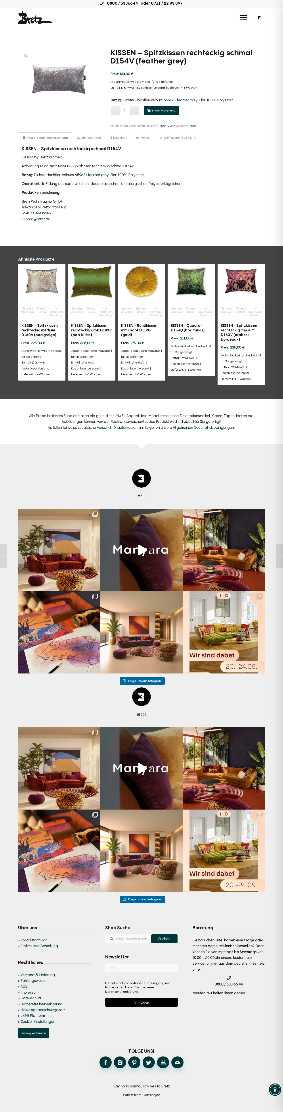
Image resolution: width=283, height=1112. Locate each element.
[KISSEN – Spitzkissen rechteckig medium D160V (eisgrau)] (3, 556)
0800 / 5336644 (121, 3)
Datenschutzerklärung (121, 991)
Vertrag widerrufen (33, 1033)
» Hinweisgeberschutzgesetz (41, 1009)
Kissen (163, 125)
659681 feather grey (180, 100)
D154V (171, 125)
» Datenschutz (29, 998)
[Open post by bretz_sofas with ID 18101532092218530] (141, 550)
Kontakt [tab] (145, 138)
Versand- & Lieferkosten (117, 427)
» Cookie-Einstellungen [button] (36, 1021)
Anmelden (141, 1002)
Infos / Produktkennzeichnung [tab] (47, 138)
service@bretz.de (36, 218)
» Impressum (28, 992)
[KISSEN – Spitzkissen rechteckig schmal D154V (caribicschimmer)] (279, 556)
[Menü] (244, 17)
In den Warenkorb (163, 110)
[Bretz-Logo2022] (35, 17)
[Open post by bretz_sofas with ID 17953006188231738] (59, 632)
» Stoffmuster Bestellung (38, 945)
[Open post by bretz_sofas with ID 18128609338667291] (59, 550)
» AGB (23, 986)
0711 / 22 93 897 (167, 3)
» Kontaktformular (32, 940)
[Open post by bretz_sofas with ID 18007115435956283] (141, 632)
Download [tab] (120, 138)
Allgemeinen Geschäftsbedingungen (203, 427)
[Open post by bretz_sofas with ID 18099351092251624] (224, 550)
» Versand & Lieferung (36, 974)
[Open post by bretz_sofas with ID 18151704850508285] (224, 632)
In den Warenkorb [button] (27, 310)
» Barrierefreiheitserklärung (40, 1004)
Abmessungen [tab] (90, 138)
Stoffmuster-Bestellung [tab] (179, 138)
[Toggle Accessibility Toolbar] (275, 1089)
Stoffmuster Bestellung (56, 313)
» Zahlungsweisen (33, 980)
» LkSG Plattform (31, 1015)
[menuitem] (244, 17)
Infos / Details (42, 310)
